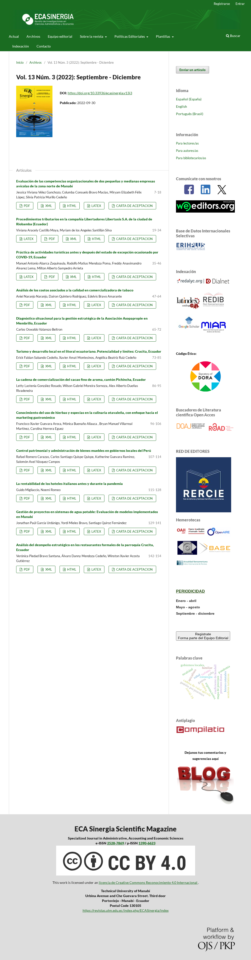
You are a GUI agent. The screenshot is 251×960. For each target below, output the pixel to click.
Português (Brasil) (189, 114)
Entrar (240, 4)
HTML (71, 206)
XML (48, 206)
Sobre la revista (92, 36)
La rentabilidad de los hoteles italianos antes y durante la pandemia (69, 483)
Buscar (234, 36)
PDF (26, 206)
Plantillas (163, 36)
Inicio (20, 62)
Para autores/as (187, 151)
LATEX (96, 206)
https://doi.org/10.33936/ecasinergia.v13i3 (100, 93)
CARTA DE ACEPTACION (134, 206)
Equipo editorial (60, 36)
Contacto (44, 46)
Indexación (20, 46)
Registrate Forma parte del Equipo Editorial (203, 636)
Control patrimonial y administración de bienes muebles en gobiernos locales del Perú (83, 450)
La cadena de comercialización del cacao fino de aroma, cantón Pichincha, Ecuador (81, 379)
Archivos (33, 36)
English (181, 106)
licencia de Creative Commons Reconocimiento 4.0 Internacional (148, 882)
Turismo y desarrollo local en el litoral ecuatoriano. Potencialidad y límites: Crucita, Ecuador (88, 351)
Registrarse (222, 4)
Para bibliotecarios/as (191, 158)
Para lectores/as (187, 143)
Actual (14, 36)
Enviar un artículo (192, 70)
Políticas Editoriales (130, 36)
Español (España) (188, 99)
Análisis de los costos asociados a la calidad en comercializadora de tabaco (74, 290)
